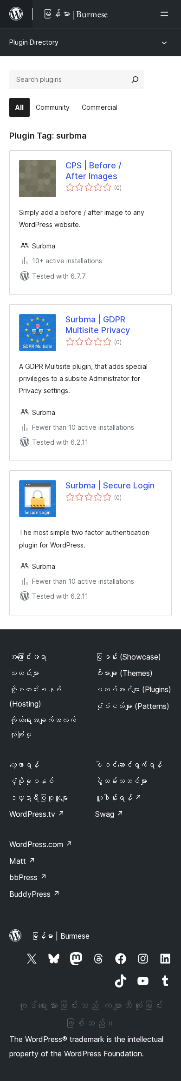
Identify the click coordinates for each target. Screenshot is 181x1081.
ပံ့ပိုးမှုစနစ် (31, 781)
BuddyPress (34, 894)
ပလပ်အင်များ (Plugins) (133, 689)
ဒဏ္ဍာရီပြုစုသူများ (39, 797)
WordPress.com (40, 844)
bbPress (28, 877)
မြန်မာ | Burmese (60, 936)
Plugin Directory (33, 42)
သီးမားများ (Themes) (124, 673)
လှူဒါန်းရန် (118, 797)
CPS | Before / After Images (93, 170)
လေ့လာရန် (24, 764)
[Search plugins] (135, 79)
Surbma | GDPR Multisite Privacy (97, 324)
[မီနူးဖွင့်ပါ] (166, 14)
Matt (22, 861)
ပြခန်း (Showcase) (128, 656)
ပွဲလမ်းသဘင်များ (121, 781)
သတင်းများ (24, 673)
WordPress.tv (37, 814)
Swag (109, 814)
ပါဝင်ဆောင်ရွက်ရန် (128, 764)
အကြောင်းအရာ (27, 656)
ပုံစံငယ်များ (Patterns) (132, 706)
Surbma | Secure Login (110, 485)
